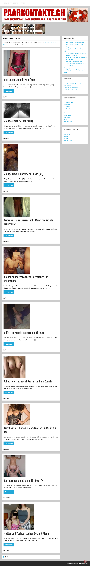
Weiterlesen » (9, 91)
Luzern (7, 138)
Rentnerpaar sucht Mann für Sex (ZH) (24, 481)
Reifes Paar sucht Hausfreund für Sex (24, 333)
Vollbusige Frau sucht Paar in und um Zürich (28, 381)
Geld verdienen (68, 121)
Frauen (13, 45)
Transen (66, 119)
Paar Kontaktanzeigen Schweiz (72, 83)
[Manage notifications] (85, 561)
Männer (5, 45)
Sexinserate (67, 104)
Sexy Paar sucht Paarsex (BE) (74, 61)
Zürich (7, 97)
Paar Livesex (67, 85)
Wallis (6, 191)
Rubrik (23, 3)
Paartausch (67, 109)
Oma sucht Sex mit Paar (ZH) (19, 80)
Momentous (84, 563)
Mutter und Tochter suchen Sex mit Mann (26, 533)
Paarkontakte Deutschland (71, 90)
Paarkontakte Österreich (71, 87)
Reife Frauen (67, 115)
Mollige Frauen (68, 117)
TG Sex (66, 111)
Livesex (66, 113)
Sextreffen (67, 106)
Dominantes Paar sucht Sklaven (75, 42)
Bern (6, 298)
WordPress (75, 563)
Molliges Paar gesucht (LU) (18, 121)
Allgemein (7, 497)
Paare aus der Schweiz (50, 43)
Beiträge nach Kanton (11, 3)
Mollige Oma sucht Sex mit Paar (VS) (23, 174)
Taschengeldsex (68, 102)
